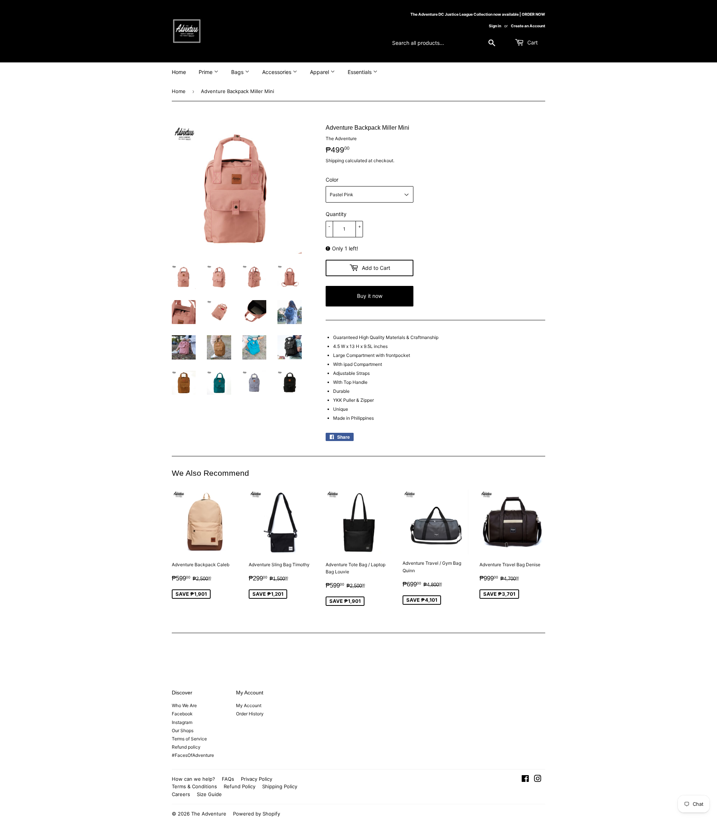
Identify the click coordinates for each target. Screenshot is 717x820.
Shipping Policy (279, 786)
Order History (250, 713)
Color (332, 179)
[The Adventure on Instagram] (537, 780)
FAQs (228, 779)
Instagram (182, 722)
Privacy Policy (256, 779)
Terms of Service (189, 739)
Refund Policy (239, 786)
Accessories (277, 72)
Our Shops (182, 730)
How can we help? (193, 779)
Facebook (182, 713)
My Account (248, 705)
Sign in (495, 26)
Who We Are (184, 705)
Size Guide (209, 794)
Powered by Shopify (256, 814)
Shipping (335, 160)
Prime (206, 72)
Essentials (360, 72)
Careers (181, 794)
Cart (532, 42)
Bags (238, 72)
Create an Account (528, 26)
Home (179, 72)
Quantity (336, 214)
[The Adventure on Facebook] (525, 780)
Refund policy (186, 747)
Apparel (320, 72)
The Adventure (208, 814)
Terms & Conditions (194, 786)
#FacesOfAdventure (193, 755)
